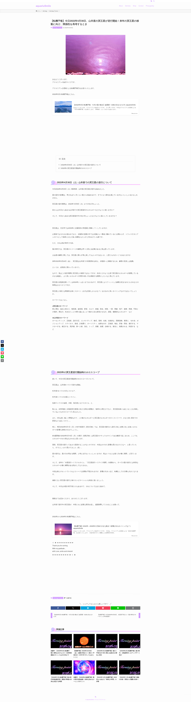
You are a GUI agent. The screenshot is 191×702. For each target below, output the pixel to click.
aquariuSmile (43, 6)
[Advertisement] (95, 135)
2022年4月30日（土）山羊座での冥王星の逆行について (81, 165)
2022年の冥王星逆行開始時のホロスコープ (76, 168)
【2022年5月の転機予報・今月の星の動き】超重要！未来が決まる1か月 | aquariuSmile (104, 105)
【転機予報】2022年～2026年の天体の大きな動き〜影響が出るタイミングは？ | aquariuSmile (102, 527)
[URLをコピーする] (133, 608)
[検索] (154, 1)
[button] (58, 608)
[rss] (151, 1)
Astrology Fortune (57, 27)
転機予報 (69, 598)
